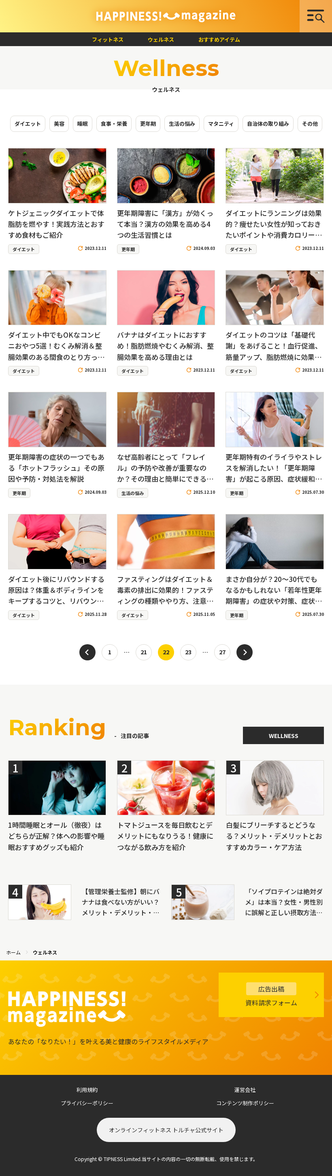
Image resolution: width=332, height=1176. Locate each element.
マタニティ (221, 123)
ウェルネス (161, 39)
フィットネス (107, 39)
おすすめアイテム (219, 39)
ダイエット (28, 123)
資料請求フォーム (271, 995)
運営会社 (244, 1089)
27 (222, 651)
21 (143, 651)
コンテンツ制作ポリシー (245, 1103)
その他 (310, 123)
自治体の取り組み (268, 123)
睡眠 (82, 123)
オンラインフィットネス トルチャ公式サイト (166, 1130)
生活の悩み (182, 123)
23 (188, 651)
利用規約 (87, 1089)
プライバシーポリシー (87, 1103)
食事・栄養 (114, 123)
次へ (244, 652)
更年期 (148, 123)
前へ (87, 652)
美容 (59, 123)
